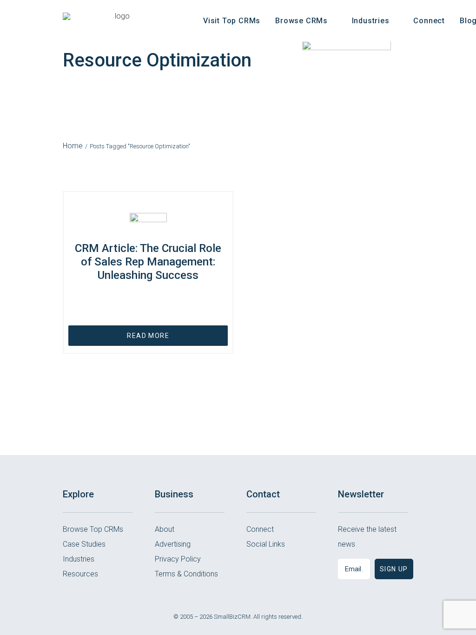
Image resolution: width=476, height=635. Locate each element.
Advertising (173, 544)
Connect (429, 20)
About (164, 529)
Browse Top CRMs (93, 529)
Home (73, 145)
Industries (78, 559)
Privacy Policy (178, 559)
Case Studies (84, 544)
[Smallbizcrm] (118, 21)
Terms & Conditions (186, 573)
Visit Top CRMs (231, 20)
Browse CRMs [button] (301, 20)
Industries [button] (371, 20)
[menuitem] (232, 20)
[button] (252, 567)
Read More (148, 335)
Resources (80, 573)
